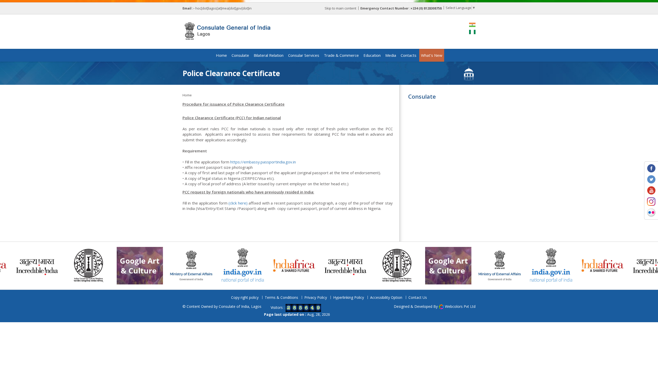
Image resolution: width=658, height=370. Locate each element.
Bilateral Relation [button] (269, 55)
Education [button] (372, 55)
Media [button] (390, 55)
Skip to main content (340, 8)
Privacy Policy (315, 297)
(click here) (238, 203)
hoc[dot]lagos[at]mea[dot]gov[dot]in (223, 8)
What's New (431, 55)
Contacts (408, 55)
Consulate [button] (240, 55)
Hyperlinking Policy (348, 297)
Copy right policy (245, 297)
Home (221, 55)
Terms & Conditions (281, 297)
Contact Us (417, 297)
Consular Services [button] (303, 55)
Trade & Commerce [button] (341, 55)
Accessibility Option (386, 297)
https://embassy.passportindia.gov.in (263, 161)
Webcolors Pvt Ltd (460, 306)
